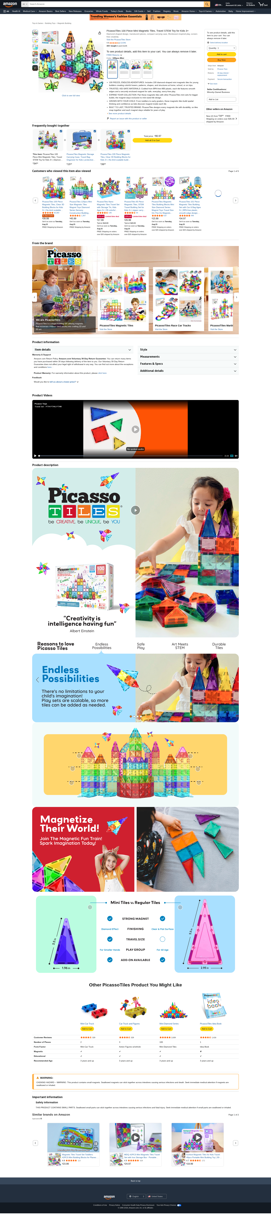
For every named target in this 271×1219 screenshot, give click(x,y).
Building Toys (50, 23)
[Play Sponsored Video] (135, 1137)
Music (176, 11)
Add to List (213, 99)
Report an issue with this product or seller (128, 118)
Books (128, 11)
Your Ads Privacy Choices (166, 1205)
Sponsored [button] (36, 1119)
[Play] (34, 456)
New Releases (75, 11)
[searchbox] (116, 4)
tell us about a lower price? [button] (63, 382)
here (49, 367)
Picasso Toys (222, 69)
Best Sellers (60, 11)
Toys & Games (37, 23)
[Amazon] (10, 4)
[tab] (131, 716)
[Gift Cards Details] (144, 11)
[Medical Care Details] (36, 11)
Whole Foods (102, 11)
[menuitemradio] (231, 456)
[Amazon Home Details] (196, 11)
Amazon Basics (46, 11)
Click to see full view (71, 95)
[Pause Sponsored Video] (95, 1144)
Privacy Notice (114, 1205)
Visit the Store (106, 329)
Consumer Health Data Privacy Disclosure (138, 1205)
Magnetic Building (64, 23)
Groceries (88, 11)
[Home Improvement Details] (254, 11)
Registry (167, 11)
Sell (148, 11)
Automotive (221, 11)
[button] (6, 11)
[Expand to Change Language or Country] (221, 5)
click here (102, 373)
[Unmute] (236, 456)
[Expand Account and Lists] (242, 5)
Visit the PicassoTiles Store (119, 39)
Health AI (16, 11)
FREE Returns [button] (113, 55)
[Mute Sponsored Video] (95, 1149)
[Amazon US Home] (109, 1197)
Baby (231, 11)
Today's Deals (117, 11)
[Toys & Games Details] (213, 11)
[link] (82, 140)
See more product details (120, 113)
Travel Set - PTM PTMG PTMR (48, 406)
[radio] (35, 32)
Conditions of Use (100, 1205)
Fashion (156, 11)
